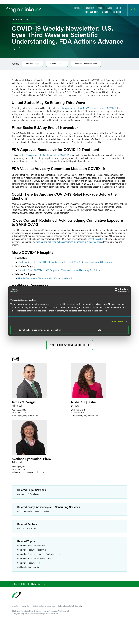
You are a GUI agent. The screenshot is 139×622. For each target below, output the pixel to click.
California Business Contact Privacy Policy (70, 606)
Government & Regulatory (28, 494)
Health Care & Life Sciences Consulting (33, 511)
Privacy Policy (25, 606)
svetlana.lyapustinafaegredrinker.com (28, 472)
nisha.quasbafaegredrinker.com (84, 415)
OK (99, 330)
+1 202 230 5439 (19, 412)
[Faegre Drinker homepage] (23, 9)
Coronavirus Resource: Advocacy (31, 545)
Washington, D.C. (19, 410)
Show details (117, 321)
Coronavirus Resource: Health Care (31, 550)
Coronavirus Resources (26, 563)
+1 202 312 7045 (77, 412)
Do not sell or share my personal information (40, 330)
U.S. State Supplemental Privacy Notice (44, 606)
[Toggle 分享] (18, 48)
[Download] (13, 48)
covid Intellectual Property (28, 567)
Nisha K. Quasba (57, 63)
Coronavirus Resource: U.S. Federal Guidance (36, 558)
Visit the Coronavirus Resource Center (69, 345)
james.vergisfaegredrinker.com (25, 415)
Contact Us (15, 606)
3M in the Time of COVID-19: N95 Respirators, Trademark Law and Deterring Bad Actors (59, 270)
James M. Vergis (32, 63)
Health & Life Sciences (26, 528)
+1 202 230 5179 (18, 469)
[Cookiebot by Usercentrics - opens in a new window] (117, 290)
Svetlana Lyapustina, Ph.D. (86, 63)
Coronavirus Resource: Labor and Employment (36, 554)
